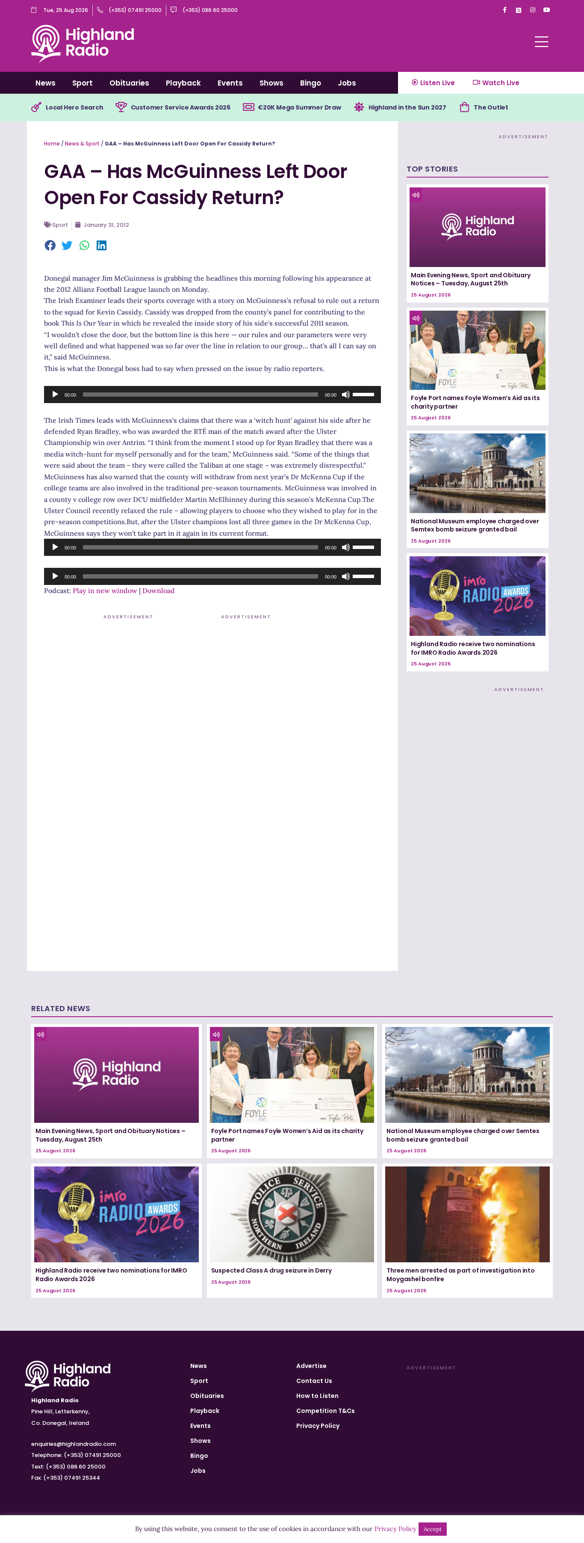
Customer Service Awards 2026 (180, 107)
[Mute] (346, 394)
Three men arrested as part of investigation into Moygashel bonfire (460, 1274)
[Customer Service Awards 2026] (121, 107)
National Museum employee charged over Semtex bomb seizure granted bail (475, 525)
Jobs (347, 83)
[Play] (55, 394)
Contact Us (314, 1381)
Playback (183, 83)
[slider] (365, 393)
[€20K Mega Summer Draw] (248, 107)
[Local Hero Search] (36, 107)
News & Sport (82, 143)
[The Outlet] (464, 107)
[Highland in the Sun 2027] (359, 107)
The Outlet (491, 107)
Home (52, 143)
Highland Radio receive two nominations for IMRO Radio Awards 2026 (473, 648)
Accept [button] (433, 1529)
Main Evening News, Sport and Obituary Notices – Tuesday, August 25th (471, 279)
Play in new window (105, 590)
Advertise (311, 1366)
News (45, 83)
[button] (50, 246)
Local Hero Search (74, 107)
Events (230, 83)
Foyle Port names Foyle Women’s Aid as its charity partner (475, 402)
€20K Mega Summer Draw (299, 107)
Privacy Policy (317, 1425)
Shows (271, 83)
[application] (212, 394)
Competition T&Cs (325, 1411)
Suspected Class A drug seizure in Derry (271, 1270)
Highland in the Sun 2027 (407, 107)
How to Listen (317, 1396)
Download (158, 590)
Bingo (310, 83)
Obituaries (129, 83)
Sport (82, 83)
